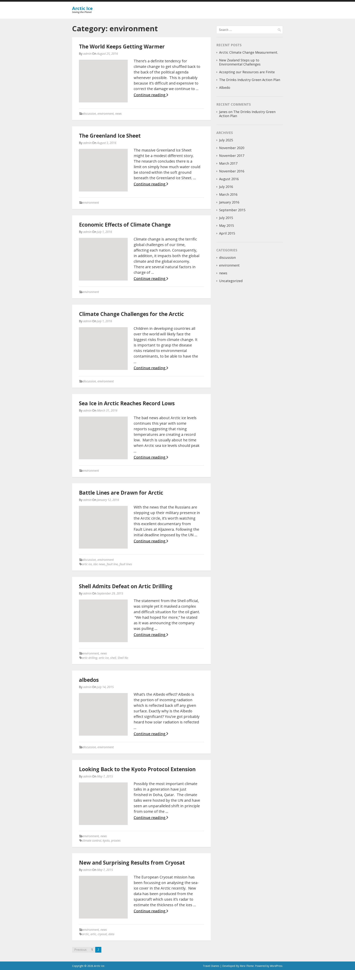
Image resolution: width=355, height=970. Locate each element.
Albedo (224, 87)
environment (105, 114)
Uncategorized (231, 281)
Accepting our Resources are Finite (247, 72)
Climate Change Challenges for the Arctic (131, 313)
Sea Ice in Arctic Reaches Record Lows (127, 403)
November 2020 (231, 148)
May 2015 (226, 225)
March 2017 (228, 163)
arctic (85, 934)
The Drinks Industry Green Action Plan (249, 80)
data (111, 934)
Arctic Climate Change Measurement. (248, 52)
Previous (80, 950)
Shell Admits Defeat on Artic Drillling (125, 586)
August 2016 (229, 179)
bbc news (99, 564)
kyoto (106, 840)
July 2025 (226, 140)
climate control (91, 840)
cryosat (102, 934)
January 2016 (229, 202)
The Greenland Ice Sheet (110, 135)
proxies (116, 840)
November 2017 (231, 155)
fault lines (125, 564)
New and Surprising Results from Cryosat (132, 862)
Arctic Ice (82, 8)
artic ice (87, 564)
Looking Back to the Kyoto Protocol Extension (137, 769)
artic (93, 934)
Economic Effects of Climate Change (125, 224)
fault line (112, 564)
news (118, 114)
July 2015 (226, 217)
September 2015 (232, 210)
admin (87, 54)
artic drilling (89, 658)
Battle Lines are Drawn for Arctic (121, 492)
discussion (89, 114)
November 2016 (231, 171)
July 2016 (226, 186)
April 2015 (227, 233)
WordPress (276, 966)
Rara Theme (247, 966)
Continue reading (150, 95)
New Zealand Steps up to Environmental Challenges (240, 62)
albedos (89, 679)
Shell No (123, 658)
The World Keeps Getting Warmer (122, 46)
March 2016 (228, 194)
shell (113, 658)
